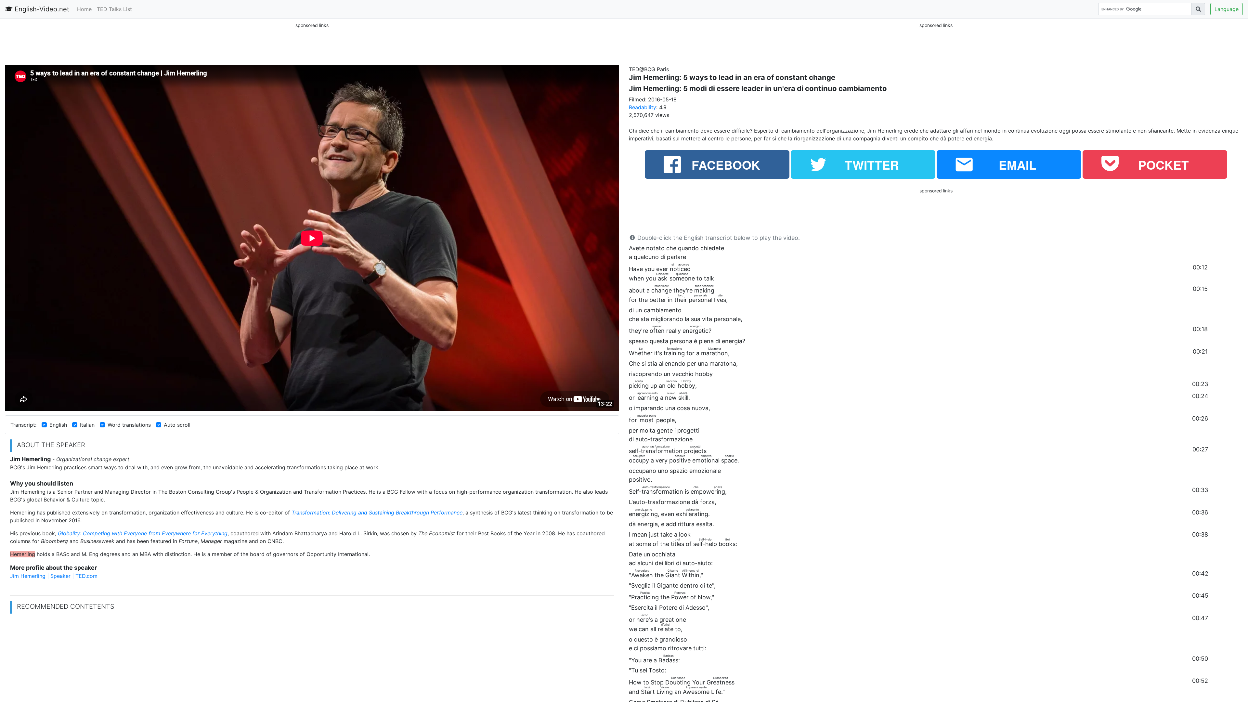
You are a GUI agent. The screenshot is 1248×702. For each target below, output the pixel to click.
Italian (87, 425)
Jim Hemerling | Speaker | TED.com (54, 576)
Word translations (129, 425)
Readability (642, 107)
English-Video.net (41, 9)
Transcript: (23, 425)
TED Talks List (114, 9)
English (58, 425)
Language (1227, 9)
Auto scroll (177, 425)
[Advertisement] (312, 43)
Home (84, 9)
